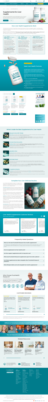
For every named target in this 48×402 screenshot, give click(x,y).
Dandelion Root (11, 46)
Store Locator (38, 376)
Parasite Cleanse (25, 386)
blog (27, 3)
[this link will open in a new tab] (7, 372)
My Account (40, 1)
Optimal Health (25, 385)
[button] (31, 1)
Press (37, 378)
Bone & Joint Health (25, 372)
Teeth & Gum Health (25, 390)
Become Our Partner (39, 374)
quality (22, 3)
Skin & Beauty (24, 389)
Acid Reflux (24, 371)
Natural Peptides (25, 384)
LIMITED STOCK (40, 3)
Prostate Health (25, 387)
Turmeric (11, 143)
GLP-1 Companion (25, 377)
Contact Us (37, 375)
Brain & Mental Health (25, 373)
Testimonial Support (18, 381)
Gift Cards (30, 375)
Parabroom (5, 195)
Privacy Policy (18, 377)
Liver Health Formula (27, 69)
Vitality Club (37, 377)
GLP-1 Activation (25, 376)
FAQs (11, 20)
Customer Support (18, 372)
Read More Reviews (7, 311)
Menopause (24, 383)
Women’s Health (25, 392)
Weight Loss (24, 391)
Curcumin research (13, 144)
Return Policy (17, 373)
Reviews (17, 380)
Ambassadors (17, 382)
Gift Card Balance (18, 374)
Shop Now (7, 114)
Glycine (29, 171)
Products (5, 20)
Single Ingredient (25, 388)
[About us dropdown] (34, 3)
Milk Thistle (20, 41)
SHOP (5, 3)
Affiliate (17, 383)
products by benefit (13, 3)
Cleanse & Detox (25, 375)
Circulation (24, 374)
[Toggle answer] (29, 37)
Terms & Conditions (18, 378)
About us (32, 3)
